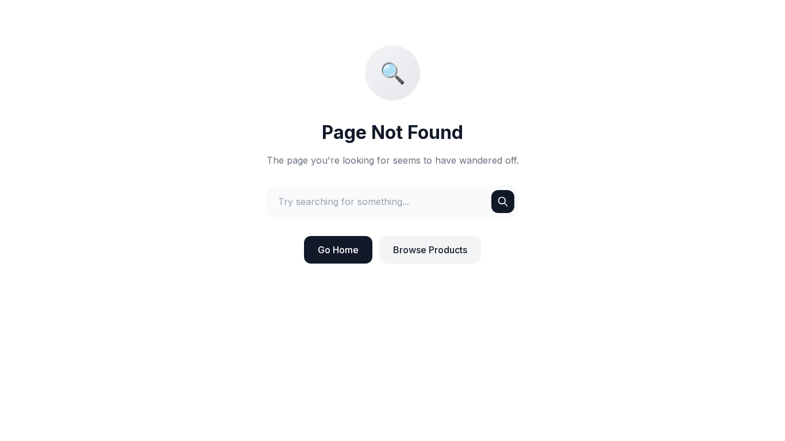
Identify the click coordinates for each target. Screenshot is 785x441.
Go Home (338, 250)
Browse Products (430, 250)
